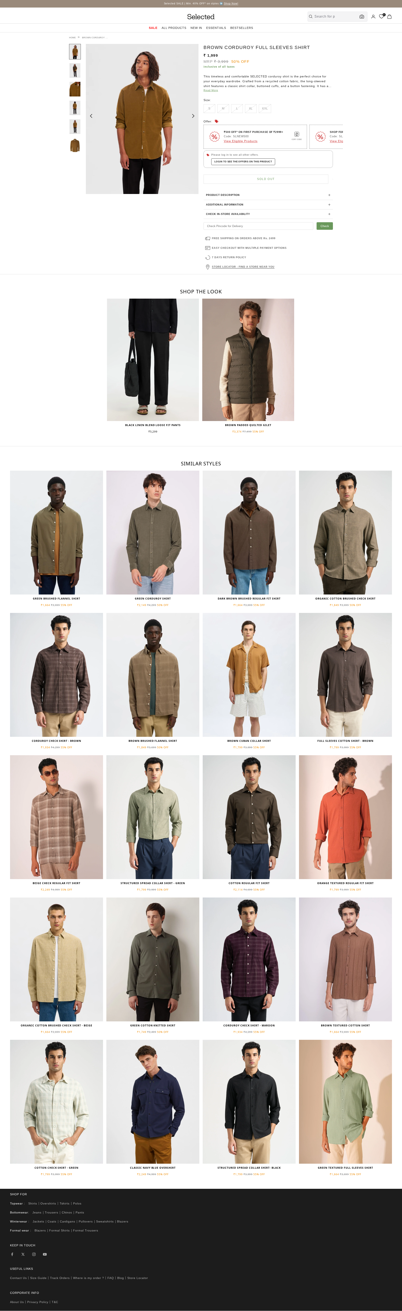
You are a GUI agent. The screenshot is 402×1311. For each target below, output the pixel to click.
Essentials (216, 28)
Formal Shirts (59, 1230)
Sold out (266, 179)
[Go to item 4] (75, 108)
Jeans (36, 1212)
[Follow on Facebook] (12, 1254)
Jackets (38, 1221)
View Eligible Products (241, 141)
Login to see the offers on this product (243, 161)
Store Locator (137, 1278)
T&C (55, 1302)
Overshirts (48, 1203)
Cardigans (67, 1221)
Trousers (51, 1212)
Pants (80, 1212)
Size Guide (38, 1278)
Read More (211, 90)
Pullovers (86, 1221)
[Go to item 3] (75, 89)
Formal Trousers (85, 1230)
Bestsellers (241, 28)
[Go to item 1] (75, 51)
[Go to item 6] (75, 145)
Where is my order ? (88, 1278)
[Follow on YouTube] (45, 1254)
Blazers (122, 1221)
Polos (77, 1203)
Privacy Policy (37, 1302)
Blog (120, 1278)
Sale (153, 28)
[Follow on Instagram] (34, 1254)
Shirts (32, 1203)
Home (72, 37)
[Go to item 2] (75, 70)
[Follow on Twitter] (23, 1254)
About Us (17, 1302)
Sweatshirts (105, 1221)
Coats (52, 1221)
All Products (174, 28)
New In (196, 28)
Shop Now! (231, 3)
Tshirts (65, 1203)
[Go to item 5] (75, 126)
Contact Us (18, 1278)
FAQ (110, 1278)
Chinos (67, 1212)
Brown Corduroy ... (95, 37)
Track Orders (60, 1278)
